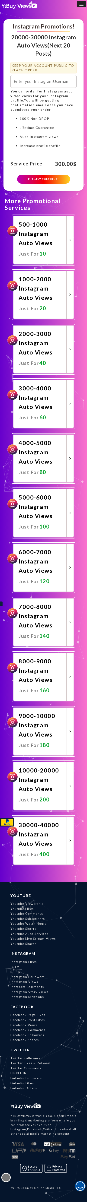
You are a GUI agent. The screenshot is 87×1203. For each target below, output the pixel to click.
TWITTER (20, 1050)
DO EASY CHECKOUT (43, 179)
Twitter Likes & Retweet (30, 1063)
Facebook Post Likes (27, 1020)
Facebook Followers (27, 1035)
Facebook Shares (24, 1040)
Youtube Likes (22, 909)
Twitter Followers (25, 1058)
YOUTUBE (20, 895)
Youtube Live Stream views (33, 938)
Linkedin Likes (22, 1083)
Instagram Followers (27, 977)
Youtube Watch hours (28, 923)
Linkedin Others (23, 1088)
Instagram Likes (23, 962)
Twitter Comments (26, 1068)
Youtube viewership (27, 903)
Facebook (22, 1006)
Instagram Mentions (27, 997)
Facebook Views (24, 1025)
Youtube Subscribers (27, 919)
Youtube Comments (26, 913)
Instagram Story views (29, 992)
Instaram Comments (27, 987)
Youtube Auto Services (29, 934)
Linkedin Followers (26, 1078)
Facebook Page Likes (27, 1015)
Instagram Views (24, 982)
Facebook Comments (27, 1030)
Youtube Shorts (23, 929)
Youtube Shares (23, 944)
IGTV (14, 967)
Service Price (26, 163)
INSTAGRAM (22, 953)
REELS (15, 972)
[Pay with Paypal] (7, 822)
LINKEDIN (18, 1073)
